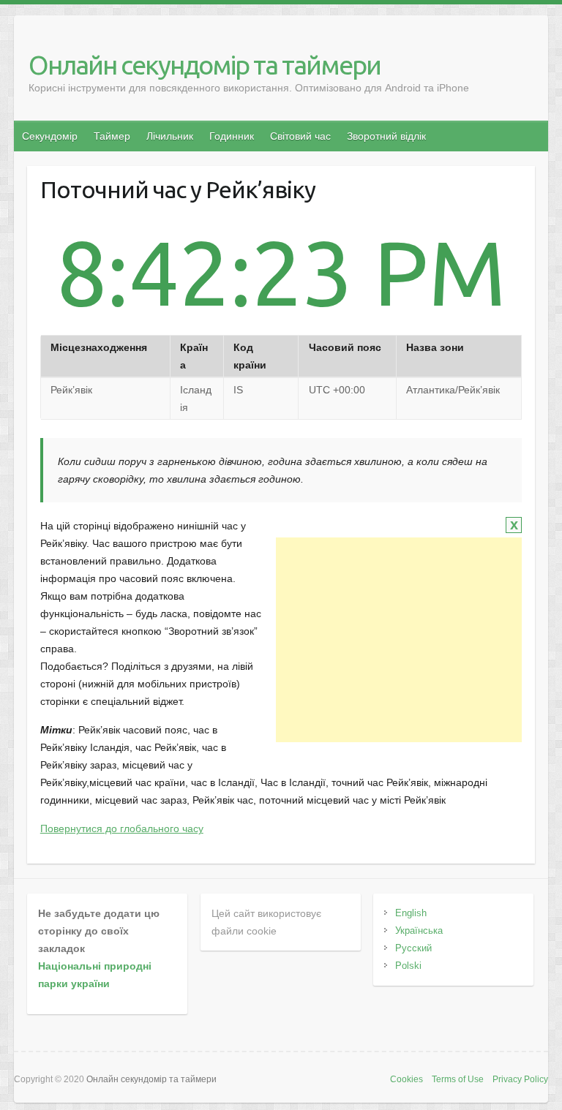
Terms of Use (458, 1079)
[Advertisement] (399, 639)
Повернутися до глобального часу (121, 828)
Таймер (112, 136)
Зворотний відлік (386, 136)
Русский (413, 948)
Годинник (231, 136)
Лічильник (169, 136)
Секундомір (50, 136)
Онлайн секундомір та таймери (205, 65)
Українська (419, 930)
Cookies (406, 1079)
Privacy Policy (520, 1079)
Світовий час (300, 136)
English (411, 912)
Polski (408, 965)
